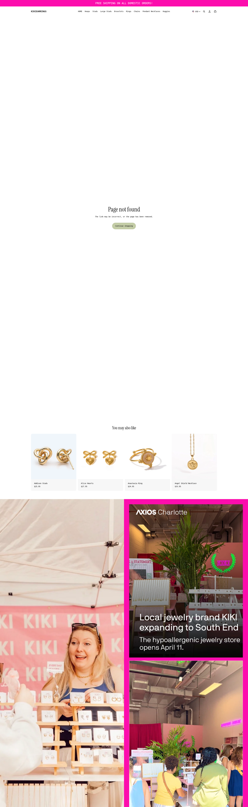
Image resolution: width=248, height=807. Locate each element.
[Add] (72, 475)
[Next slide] (166, 456)
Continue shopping (124, 226)
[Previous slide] (129, 456)
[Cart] (215, 11)
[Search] (204, 11)
